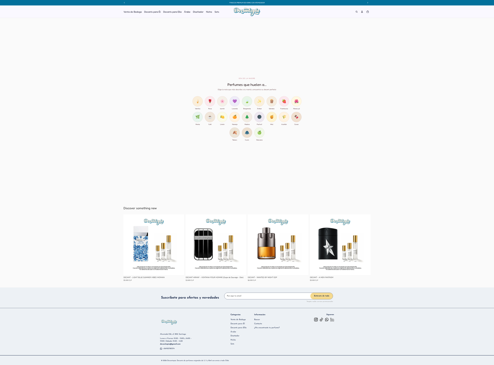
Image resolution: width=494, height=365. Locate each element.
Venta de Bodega (238, 320)
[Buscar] (356, 12)
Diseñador (235, 336)
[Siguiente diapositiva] (180, 244)
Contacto (258, 324)
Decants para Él (238, 324)
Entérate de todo (321, 296)
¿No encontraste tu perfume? (267, 328)
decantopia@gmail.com (170, 344)
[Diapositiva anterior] (127, 244)
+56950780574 (168, 349)
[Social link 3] (327, 319)
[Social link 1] (316, 319)
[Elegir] (180, 271)
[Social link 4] (332, 319)
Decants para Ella (238, 328)
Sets (232, 344)
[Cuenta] (362, 12)
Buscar (257, 320)
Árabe (233, 332)
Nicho (233, 340)
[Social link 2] (321, 319)
